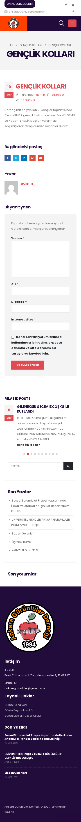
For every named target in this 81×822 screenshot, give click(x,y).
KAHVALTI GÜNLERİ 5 (25, 550)
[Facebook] (66, 5)
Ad (14, 284)
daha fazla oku (27, 445)
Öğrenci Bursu (21, 542)
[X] (73, 5)
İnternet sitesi (22, 319)
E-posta (41, 158)
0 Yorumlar (27, 100)
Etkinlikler (58, 95)
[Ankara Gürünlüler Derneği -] (13, 23)
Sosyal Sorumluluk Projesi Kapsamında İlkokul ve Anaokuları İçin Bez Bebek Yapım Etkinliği (40, 506)
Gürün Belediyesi (15, 705)
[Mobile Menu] (72, 23)
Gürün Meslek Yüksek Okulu (22, 716)
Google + (32, 158)
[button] (24, 454)
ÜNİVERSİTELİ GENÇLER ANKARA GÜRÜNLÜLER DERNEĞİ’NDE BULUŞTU (33, 756)
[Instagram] (73, 11)
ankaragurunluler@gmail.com (26, 11)
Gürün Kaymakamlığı (18, 710)
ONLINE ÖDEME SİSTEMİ (20, 4)
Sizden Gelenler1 (23, 533)
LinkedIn (24, 158)
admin (40, 95)
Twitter (16, 158)
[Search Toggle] (61, 23)
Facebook (7, 158)
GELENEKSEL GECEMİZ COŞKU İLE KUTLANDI (43, 408)
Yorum (17, 238)
